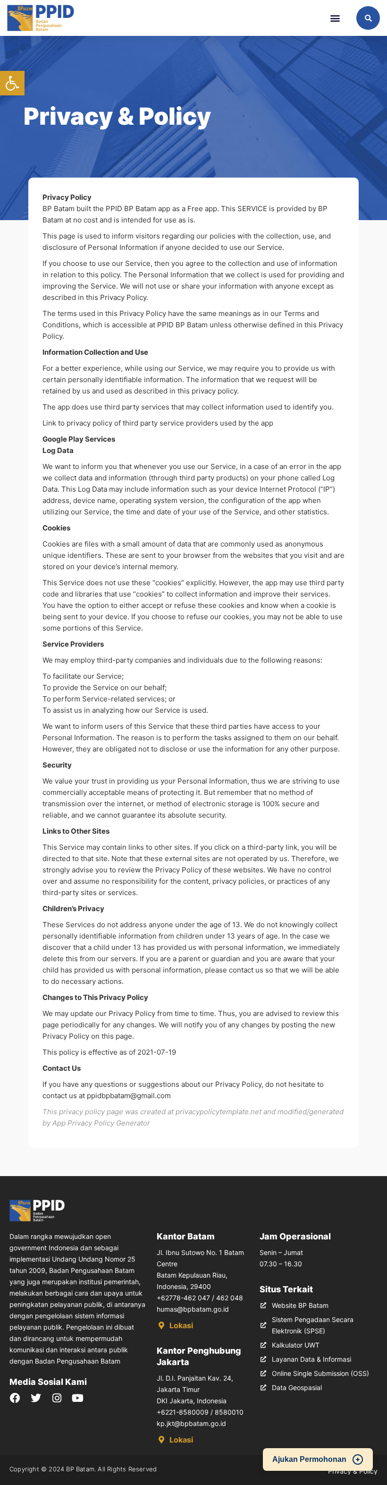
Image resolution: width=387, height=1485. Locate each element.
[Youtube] (77, 1398)
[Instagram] (56, 1398)
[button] (12, 83)
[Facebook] (15, 1398)
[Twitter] (35, 1398)
